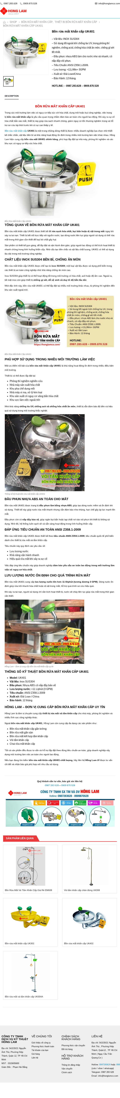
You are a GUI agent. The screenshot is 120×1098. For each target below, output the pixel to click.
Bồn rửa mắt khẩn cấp (16, 131)
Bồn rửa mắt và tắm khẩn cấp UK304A (24, 996)
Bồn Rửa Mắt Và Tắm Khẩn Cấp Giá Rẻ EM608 (28, 890)
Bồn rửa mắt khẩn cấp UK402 (78, 943)
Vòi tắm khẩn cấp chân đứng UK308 (82, 890)
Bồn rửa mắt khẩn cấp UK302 (19, 943)
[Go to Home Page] (4, 22)
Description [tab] (12, 96)
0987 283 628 (52, 785)
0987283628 (104, 1065)
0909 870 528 (68, 785)
